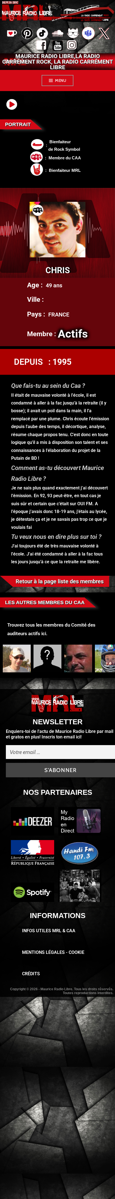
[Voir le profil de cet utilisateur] (17, 658)
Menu (60, 80)
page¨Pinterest (27, 31)
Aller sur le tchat (73, 33)
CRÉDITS (31, 973)
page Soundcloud (57, 33)
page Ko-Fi (11, 33)
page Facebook (42, 46)
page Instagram (73, 46)
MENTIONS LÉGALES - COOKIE (53, 952)
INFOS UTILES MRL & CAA (48, 930)
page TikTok (42, 33)
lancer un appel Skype (88, 33)
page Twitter (103, 33)
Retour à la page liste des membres (60, 581)
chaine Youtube (57, 46)
